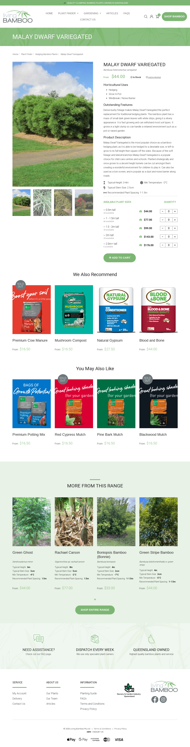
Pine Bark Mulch (110, 434)
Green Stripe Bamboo (156, 552)
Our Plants (52, 693)
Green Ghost (22, 552)
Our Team (51, 698)
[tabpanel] (31, 544)
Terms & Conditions (102, 728)
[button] (153, 77)
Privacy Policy (88, 708)
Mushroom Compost (71, 340)
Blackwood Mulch (153, 434)
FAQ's (83, 698)
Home (49, 13)
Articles (112, 13)
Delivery (17, 698)
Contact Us (88, 19)
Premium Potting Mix (28, 434)
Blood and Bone (151, 340)
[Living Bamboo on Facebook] (154, 699)
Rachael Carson (67, 552)
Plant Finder (67, 13)
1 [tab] (95, 599)
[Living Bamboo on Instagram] (163, 699)
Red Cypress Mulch (70, 434)
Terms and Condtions (92, 703)
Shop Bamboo (174, 16)
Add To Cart (120, 257)
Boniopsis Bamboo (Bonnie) (111, 554)
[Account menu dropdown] (151, 16)
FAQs (127, 13)
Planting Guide (88, 693)
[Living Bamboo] (18, 16)
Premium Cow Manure (30, 340)
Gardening (91, 13)
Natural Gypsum (110, 340)
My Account (19, 693)
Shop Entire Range (95, 609)
